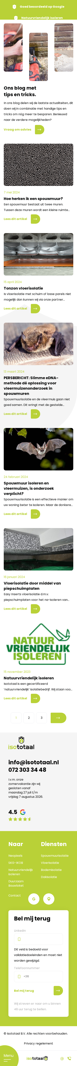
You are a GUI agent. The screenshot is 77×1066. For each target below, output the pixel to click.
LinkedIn (20, 931)
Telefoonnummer (27, 968)
